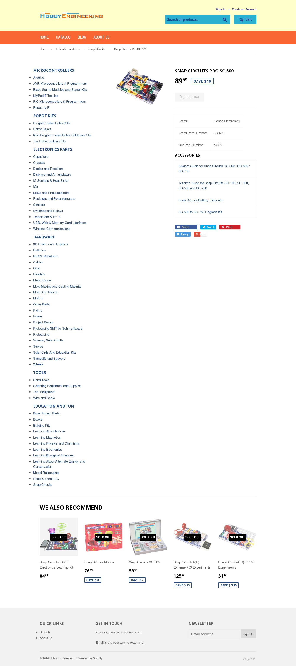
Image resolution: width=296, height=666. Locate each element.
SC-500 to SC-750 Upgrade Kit (200, 212)
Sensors (39, 204)
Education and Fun (68, 49)
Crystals (39, 162)
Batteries (39, 250)
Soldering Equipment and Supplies (57, 385)
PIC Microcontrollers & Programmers (59, 101)
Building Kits (41, 425)
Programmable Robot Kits (51, 123)
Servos (38, 346)
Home (44, 37)
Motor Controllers (45, 292)
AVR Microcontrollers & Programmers (60, 83)
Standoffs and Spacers (49, 358)
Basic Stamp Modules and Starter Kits (60, 89)
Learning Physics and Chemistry (56, 443)
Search (45, 632)
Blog (82, 37)
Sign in (221, 9)
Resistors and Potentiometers (54, 198)
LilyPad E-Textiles (45, 95)
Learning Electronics (47, 449)
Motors (38, 298)
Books (37, 419)
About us (101, 37)
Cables (38, 262)
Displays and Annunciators (52, 174)
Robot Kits (44, 115)
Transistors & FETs (46, 216)
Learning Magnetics (47, 437)
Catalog (63, 37)
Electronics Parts (52, 149)
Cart (248, 19)
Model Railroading (46, 472)
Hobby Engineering (61, 658)
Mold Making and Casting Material (57, 286)
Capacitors (41, 156)
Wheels (38, 364)
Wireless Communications (51, 228)
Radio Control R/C (46, 478)
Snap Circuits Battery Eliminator (200, 200)
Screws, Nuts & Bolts (48, 340)
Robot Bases (42, 129)
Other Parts (41, 304)
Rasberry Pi (41, 107)
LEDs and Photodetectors (51, 192)
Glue (36, 268)
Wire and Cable (44, 397)
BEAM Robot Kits (45, 256)
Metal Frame (42, 280)
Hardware (44, 236)
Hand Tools (41, 379)
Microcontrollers (53, 70)
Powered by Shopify (89, 658)
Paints (37, 310)
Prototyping (41, 334)
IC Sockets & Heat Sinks (50, 180)
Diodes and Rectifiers (48, 168)
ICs (35, 186)
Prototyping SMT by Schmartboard (57, 328)
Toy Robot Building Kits (49, 141)
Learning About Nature (49, 431)
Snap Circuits (96, 49)
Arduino (38, 77)
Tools (39, 372)
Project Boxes (43, 322)
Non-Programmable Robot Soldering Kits (62, 135)
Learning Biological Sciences (53, 455)
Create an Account (244, 9)
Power (37, 316)
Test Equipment (44, 391)
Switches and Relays (48, 210)
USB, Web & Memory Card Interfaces (60, 222)
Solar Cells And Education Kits (54, 352)
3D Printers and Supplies (50, 244)
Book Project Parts (46, 413)
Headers (39, 274)
